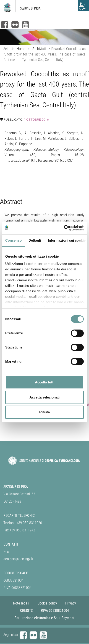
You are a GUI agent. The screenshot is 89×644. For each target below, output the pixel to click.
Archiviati (39, 49)
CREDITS (26, 610)
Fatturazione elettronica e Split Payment (44, 618)
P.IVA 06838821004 (55, 610)
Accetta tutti (44, 382)
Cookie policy (47, 603)
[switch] (77, 333)
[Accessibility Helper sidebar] (83, 5)
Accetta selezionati (44, 397)
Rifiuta (44, 412)
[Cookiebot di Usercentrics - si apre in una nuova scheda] (64, 228)
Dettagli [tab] (35, 240)
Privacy (70, 603)
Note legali (21, 603)
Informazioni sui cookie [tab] (67, 240)
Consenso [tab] (13, 240)
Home (21, 49)
